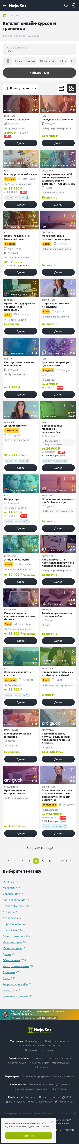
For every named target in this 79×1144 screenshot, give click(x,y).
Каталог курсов (34, 1041)
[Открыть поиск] (66, 5)
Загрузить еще (39, 847)
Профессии (51, 1041)
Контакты (48, 1084)
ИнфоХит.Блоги (40, 1067)
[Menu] (4, 5)
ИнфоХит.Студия (17, 1062)
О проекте (35, 1084)
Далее (21, 143)
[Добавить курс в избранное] (34, 99)
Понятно (28, 1135)
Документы (63, 1084)
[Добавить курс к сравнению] (28, 99)
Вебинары (44, 1045)
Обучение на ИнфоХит (53, 61)
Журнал (56, 1045)
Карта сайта (59, 1089)
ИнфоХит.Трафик (39, 1062)
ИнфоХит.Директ (61, 1062)
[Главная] (4, 15)
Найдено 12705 (39, 72)
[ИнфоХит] (17, 6)
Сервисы (66, 1058)
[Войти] (73, 5)
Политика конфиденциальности (31, 1089)
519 (64, 861)
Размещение (39, 1058)
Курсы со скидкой (25, 61)
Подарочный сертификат (39, 1050)
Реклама (53, 1058)
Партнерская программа (35, 1076)
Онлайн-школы (27, 1045)
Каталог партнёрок (63, 1076)
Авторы (64, 1041)
